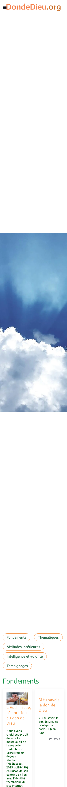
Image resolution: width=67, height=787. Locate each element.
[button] (5, 7)
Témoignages (17, 666)
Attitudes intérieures (23, 647)
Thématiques (48, 637)
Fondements (16, 637)
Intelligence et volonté (25, 656)
